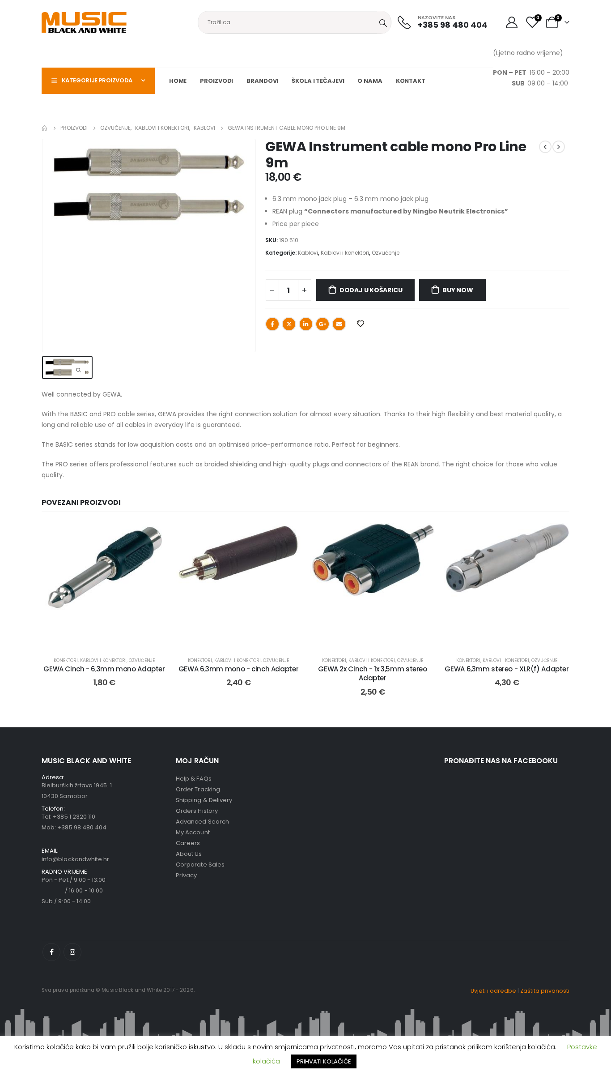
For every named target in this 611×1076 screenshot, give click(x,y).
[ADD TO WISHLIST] (360, 323)
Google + (322, 324)
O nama (369, 81)
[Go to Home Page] (45, 128)
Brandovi (262, 81)
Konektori (66, 660)
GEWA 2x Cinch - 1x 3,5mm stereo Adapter (372, 673)
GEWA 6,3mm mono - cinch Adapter (238, 669)
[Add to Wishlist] (153, 536)
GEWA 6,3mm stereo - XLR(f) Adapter (507, 669)
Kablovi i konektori (345, 252)
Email (339, 324)
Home (178, 81)
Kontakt (410, 81)
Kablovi (308, 252)
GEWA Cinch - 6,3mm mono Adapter (104, 669)
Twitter (289, 324)
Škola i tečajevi (318, 81)
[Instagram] (72, 952)
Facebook (272, 324)
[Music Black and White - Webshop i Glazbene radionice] (84, 22)
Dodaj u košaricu (371, 290)
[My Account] (511, 22)
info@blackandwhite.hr (75, 859)
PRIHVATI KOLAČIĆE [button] (324, 1061)
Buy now (457, 290)
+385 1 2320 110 (74, 816)
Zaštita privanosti (544, 991)
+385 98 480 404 (81, 827)
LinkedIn (306, 324)
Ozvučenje (385, 252)
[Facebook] (51, 952)
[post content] (104, 585)
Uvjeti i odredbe (493, 991)
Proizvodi (216, 81)
